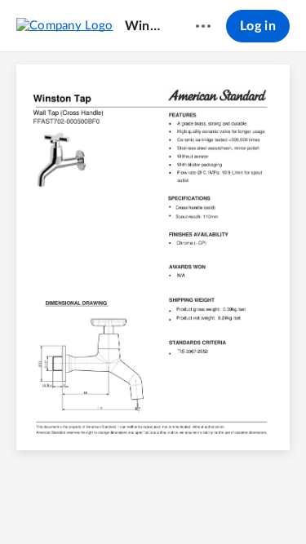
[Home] (64, 25)
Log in (258, 26)
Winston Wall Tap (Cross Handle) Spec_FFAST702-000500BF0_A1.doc (145, 26)
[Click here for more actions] (203, 26)
